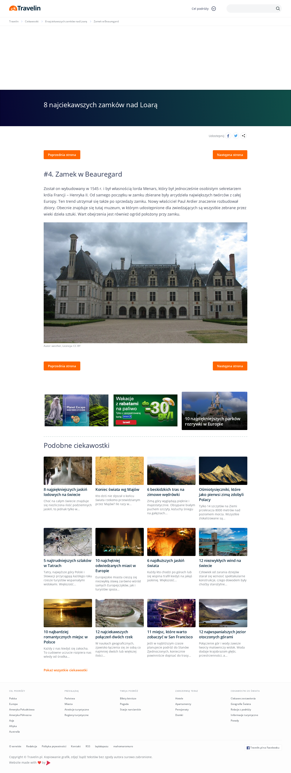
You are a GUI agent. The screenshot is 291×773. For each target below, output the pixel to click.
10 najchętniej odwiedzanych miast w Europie (115, 565)
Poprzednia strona (62, 155)
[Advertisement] (145, 58)
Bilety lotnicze (128, 698)
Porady (235, 720)
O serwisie (15, 746)
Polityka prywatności (54, 746)
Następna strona (230, 155)
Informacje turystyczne (244, 715)
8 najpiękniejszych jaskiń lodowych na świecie (65, 492)
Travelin (13, 21)
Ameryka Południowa (21, 709)
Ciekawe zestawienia (243, 698)
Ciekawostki (32, 21)
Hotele (179, 698)
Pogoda (124, 704)
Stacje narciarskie (130, 709)
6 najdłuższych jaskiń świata (165, 563)
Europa (13, 704)
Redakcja (31, 746)
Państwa (70, 698)
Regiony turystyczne (77, 715)
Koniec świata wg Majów (117, 489)
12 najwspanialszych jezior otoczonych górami (222, 634)
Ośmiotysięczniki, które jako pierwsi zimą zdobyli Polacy (221, 494)
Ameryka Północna (20, 715)
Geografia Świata (241, 704)
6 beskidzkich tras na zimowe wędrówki (165, 492)
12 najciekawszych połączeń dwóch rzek (114, 634)
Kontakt (76, 746)
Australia (14, 731)
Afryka (13, 726)
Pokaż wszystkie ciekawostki (65, 670)
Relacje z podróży (241, 709)
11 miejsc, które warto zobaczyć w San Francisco (170, 634)
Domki (179, 715)
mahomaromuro (123, 746)
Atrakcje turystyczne (77, 709)
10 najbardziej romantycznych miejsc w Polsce (66, 636)
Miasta (69, 704)
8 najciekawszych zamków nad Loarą (66, 21)
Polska (13, 698)
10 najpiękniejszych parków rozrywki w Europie (212, 421)
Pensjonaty (182, 709)
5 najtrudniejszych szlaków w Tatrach (67, 563)
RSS (88, 746)
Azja (11, 720)
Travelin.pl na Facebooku (264, 747)
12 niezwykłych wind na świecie (220, 563)
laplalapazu (101, 746)
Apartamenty (183, 704)
